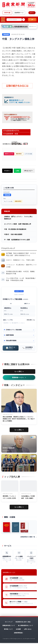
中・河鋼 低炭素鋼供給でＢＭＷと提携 (17, 239)
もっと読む (18, 371)
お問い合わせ (27, 629)
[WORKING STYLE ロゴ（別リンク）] (33, 437)
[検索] (23, 19)
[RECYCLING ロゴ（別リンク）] (33, 456)
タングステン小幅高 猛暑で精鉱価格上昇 (17, 224)
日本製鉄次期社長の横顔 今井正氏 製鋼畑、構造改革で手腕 (21, 272)
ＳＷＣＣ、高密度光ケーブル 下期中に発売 (20, 260)
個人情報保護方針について (25, 625)
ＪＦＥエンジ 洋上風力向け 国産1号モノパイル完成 (21, 266)
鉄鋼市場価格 (10, 335)
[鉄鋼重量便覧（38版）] (6, 527)
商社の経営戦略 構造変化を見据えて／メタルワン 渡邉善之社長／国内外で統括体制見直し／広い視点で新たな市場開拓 (19, 419)
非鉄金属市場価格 (11, 340)
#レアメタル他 (8, 201)
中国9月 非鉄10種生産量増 (13, 234)
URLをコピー (28, 170)
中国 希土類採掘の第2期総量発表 (15, 229)
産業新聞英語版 (18, 632)
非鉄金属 (7, 195)
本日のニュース (9, 153)
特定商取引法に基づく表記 (23, 622)
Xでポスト (7, 171)
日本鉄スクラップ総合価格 (14, 329)
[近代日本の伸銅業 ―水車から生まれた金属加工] (24, 527)
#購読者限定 (18, 201)
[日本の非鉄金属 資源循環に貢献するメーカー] (15, 527)
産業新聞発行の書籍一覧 (27, 537)
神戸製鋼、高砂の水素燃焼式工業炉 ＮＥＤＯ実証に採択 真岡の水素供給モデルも (21, 254)
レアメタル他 (28, 153)
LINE (17, 171)
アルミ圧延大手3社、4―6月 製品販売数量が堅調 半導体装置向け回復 (20, 279)
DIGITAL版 (7, 12)
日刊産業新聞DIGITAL (11, 130)
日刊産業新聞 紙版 (10, 134)
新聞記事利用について (9, 625)
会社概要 (18, 629)
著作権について (8, 629)
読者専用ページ (19, 12)
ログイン (32, 12)
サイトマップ (8, 622)
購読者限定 (19, 153)
